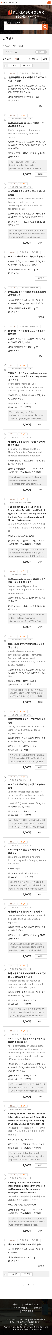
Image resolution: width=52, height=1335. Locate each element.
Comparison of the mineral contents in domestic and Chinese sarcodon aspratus (27, 918)
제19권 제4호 (29, 681)
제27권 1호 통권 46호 (23, 308)
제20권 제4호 (29, 404)
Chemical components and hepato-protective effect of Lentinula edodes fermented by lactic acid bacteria (26, 795)
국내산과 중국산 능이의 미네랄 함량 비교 (26, 911)
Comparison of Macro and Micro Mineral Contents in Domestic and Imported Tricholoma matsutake (25, 452)
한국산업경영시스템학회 (30, 544)
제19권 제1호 (29, 935)
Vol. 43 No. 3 (38, 1210)
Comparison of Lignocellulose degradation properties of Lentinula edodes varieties (26, 589)
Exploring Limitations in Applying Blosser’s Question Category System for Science (27, 860)
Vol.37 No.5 (38, 469)
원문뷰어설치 (37, 1308)
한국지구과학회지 (15, 873)
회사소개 (16, 1304)
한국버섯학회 (13, 101)
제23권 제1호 (29, 222)
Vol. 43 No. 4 (38, 1144)
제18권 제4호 (29, 1000)
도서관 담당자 (27, 1311)
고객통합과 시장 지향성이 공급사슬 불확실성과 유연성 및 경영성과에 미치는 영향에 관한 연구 (27, 1131)
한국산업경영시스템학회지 (19, 541)
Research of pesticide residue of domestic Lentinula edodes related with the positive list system (25, 984)
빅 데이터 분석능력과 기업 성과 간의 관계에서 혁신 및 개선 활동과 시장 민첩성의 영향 (27, 527)
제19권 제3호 (29, 746)
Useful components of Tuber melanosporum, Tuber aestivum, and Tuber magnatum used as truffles (26, 387)
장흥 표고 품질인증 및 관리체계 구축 (24, 1244)
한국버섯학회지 (14, 153)
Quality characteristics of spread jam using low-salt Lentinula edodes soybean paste (26, 730)
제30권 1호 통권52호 (23, 97)
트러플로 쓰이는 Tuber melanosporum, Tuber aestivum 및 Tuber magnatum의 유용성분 (27, 376)
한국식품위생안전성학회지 (19, 469)
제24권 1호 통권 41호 (23, 1258)
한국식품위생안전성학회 (30, 472)
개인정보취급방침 (31, 1304)
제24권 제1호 (29, 153)
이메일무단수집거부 (20, 1308)
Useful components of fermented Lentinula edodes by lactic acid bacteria (24, 133)
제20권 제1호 (29, 606)
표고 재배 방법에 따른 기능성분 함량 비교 (26, 256)
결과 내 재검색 (13, 23)
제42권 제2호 (31, 873)
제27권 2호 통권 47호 (23, 270)
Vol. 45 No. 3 (38, 541)
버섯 (10, 97)
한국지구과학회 (26, 877)
